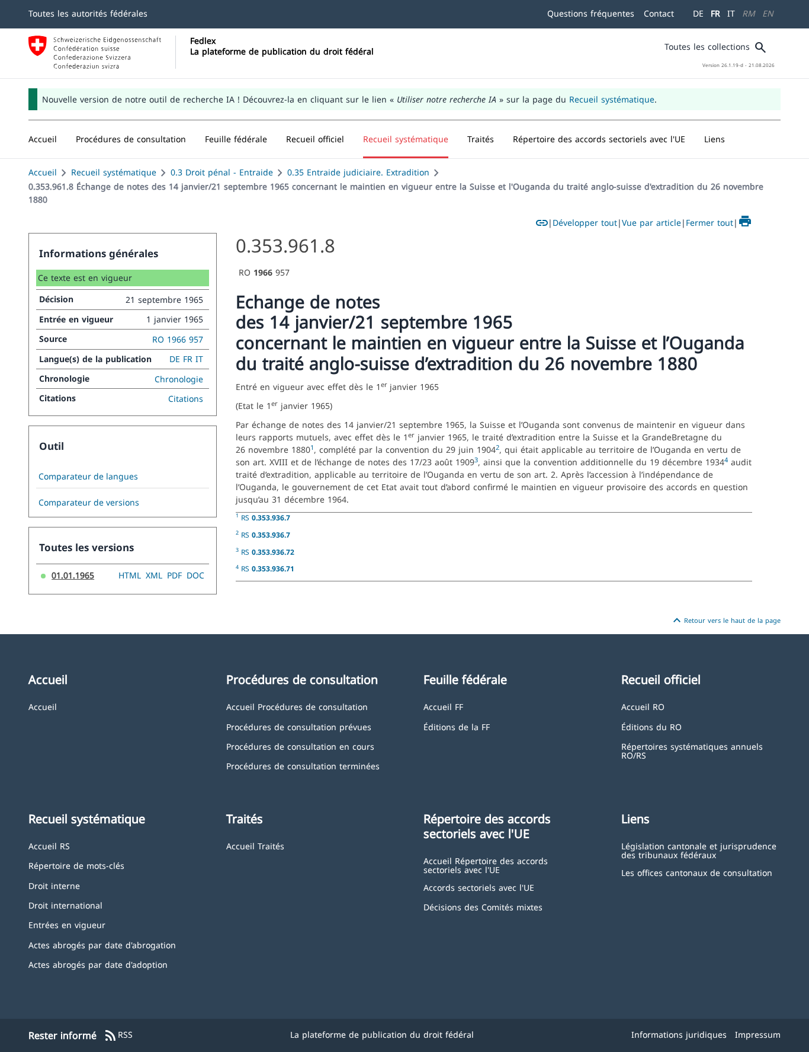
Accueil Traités (255, 845)
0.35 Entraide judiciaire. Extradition (358, 172)
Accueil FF (443, 706)
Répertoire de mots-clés (76, 865)
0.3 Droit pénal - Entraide (222, 172)
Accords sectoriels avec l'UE (478, 887)
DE (698, 13)
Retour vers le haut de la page (725, 620)
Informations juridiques (679, 1034)
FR (715, 13)
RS (265, 517)
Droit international (65, 905)
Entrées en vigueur (66, 924)
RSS (118, 1035)
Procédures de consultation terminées (303, 765)
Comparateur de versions (88, 502)
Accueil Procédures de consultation (297, 706)
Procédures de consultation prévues (298, 726)
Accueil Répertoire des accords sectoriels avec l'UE (485, 865)
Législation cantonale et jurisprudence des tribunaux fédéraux (698, 850)
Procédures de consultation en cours (300, 746)
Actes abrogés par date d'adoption (98, 964)
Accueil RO (642, 706)
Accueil (42, 172)
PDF (174, 575)
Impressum (758, 1034)
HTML (129, 575)
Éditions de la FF (456, 726)
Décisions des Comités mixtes (482, 906)
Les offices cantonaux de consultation (696, 872)
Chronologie (179, 379)
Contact (659, 13)
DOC (195, 575)
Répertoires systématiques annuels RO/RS (692, 750)
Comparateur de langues (88, 476)
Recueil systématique (611, 99)
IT (731, 13)
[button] (130, 139)
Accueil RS (49, 845)
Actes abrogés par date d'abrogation (102, 944)
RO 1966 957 (177, 339)
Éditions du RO (651, 726)
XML (154, 575)
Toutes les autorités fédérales (87, 13)
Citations (185, 398)
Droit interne (54, 885)
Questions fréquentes (590, 13)
